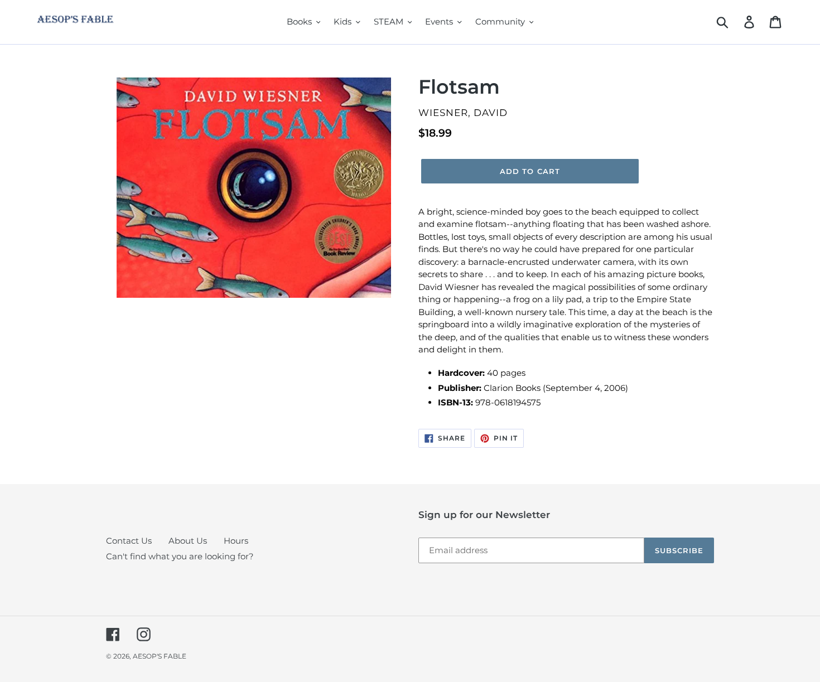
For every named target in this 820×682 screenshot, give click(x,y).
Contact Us (129, 540)
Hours (236, 540)
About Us (187, 540)
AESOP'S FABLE (159, 656)
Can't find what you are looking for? (180, 556)
